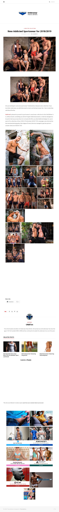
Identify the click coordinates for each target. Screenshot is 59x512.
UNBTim (29, 324)
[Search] (49, 1)
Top (55, 509)
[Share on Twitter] (12, 311)
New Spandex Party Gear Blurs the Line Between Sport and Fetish (11, 355)
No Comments (34, 34)
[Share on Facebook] (9, 311)
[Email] (17, 311)
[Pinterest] (14, 311)
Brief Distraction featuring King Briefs (29, 354)
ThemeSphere (23, 509)
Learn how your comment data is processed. (33, 402)
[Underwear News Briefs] (29, 13)
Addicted (7, 114)
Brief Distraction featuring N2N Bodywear (47, 354)
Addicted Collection (30, 28)
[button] (17, 147)
